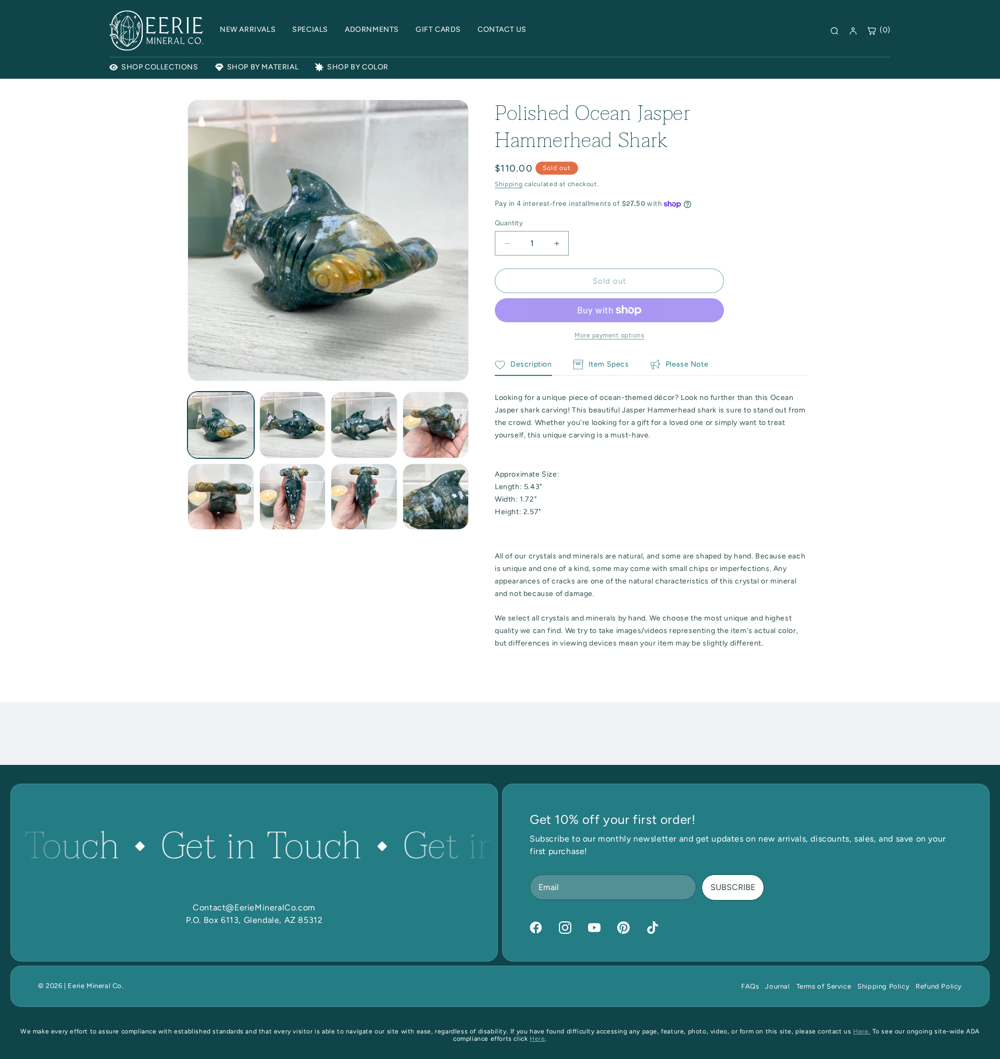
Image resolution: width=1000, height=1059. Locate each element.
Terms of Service (824, 986)
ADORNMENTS (372, 29)
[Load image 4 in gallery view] (436, 425)
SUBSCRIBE (732, 887)
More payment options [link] (609, 335)
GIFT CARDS (438, 29)
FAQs (750, 986)
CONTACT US (502, 29)
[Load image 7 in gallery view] (364, 497)
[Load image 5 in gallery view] (221, 497)
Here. (861, 1031)
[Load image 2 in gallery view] (292, 425)
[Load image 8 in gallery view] (436, 497)
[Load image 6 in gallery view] (292, 497)
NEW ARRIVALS (248, 29)
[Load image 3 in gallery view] (364, 425)
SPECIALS (310, 29)
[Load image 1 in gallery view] (221, 425)
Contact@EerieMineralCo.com (254, 907)
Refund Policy (939, 986)
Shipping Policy (883, 986)
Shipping (509, 184)
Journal (777, 986)
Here (537, 1038)
